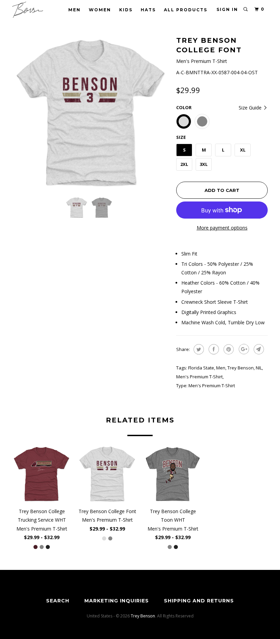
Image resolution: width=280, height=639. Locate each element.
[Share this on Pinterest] (228, 349)
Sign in (227, 9)
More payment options (222, 227)
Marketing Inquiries (116, 601)
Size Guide (251, 107)
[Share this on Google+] (243, 349)
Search (57, 601)
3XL (204, 164)
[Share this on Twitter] (198, 349)
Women (100, 9)
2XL (184, 164)
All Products (185, 9)
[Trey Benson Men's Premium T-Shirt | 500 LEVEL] (90, 113)
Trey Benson (240, 368)
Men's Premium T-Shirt (199, 377)
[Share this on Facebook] (213, 349)
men (220, 368)
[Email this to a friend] (258, 349)
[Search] (246, 9)
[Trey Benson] (33, 10)
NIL (259, 368)
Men (74, 9)
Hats (148, 9)
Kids (125, 9)
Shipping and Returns (199, 601)
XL (243, 150)
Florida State (201, 368)
